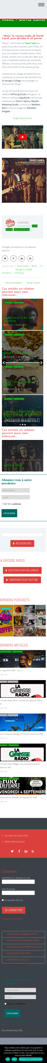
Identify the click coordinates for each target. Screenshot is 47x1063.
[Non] (44, 1054)
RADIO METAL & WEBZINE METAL (23, 941)
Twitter (5, 258)
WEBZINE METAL (13, 681)
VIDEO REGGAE (8, 302)
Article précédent (13, 282)
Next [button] (41, 362)
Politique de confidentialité (31, 1059)
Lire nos (12, 503)
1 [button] (20, 424)
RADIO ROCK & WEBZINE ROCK (22, 934)
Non (14, 1059)
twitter (12, 851)
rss (33, 851)
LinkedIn (22, 258)
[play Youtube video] (22, 137)
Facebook (13, 258)
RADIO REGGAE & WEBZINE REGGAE (24, 947)
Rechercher (23, 543)
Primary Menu (41, 4)
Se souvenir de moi (13, 900)
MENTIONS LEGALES (15, 841)
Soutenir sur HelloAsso (23, 570)
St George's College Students (22, 269)
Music (34, 265)
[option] (22, 362)
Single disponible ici (22, 118)
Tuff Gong (18, 272)
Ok (8, 1059)
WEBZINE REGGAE (22, 229)
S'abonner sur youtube (23, 579)
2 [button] (22, 424)
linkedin (26, 851)
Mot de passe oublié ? (12, 918)
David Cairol (23, 265)
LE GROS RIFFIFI (6, 609)
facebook (19, 851)
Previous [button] (4, 362)
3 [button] (25, 424)
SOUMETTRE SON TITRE (16, 835)
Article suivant (33, 282)
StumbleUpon (30, 258)
